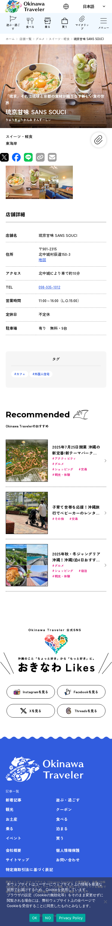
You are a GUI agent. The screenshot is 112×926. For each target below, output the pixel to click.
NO (48, 918)
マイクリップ (82, 27)
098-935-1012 (49, 287)
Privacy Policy (71, 918)
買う (64, 27)
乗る (47, 27)
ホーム (10, 39)
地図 (42, 259)
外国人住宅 (42, 374)
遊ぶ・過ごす (13, 27)
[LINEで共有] (28, 157)
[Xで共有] (4, 157)
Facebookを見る (86, 691)
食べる (30, 27)
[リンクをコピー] (40, 157)
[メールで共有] (52, 157)
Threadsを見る (85, 710)
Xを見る (35, 710)
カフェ (20, 374)
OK (34, 918)
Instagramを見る (35, 691)
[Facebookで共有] (16, 157)
